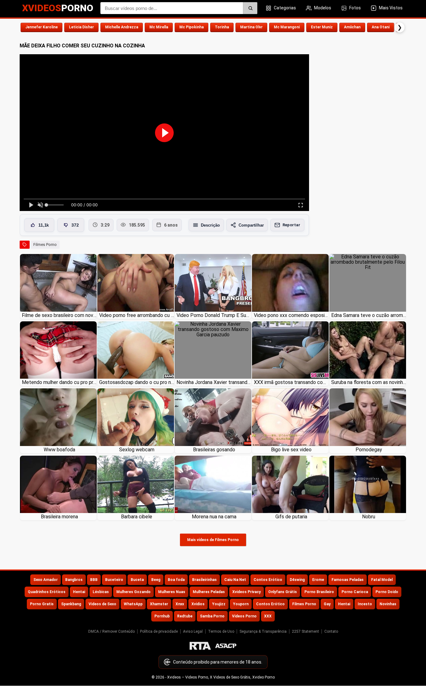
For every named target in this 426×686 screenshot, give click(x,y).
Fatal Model (382, 580)
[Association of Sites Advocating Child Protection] (225, 646)
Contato (331, 631)
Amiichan (352, 27)
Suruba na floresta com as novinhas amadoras (368, 382)
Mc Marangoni (287, 27)
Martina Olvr (251, 27)
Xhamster (159, 604)
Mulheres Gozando (133, 592)
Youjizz (218, 604)
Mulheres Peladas (209, 592)
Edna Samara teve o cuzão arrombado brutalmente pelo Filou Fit (368, 315)
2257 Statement (305, 631)
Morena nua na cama (214, 516)
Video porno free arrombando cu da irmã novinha (136, 315)
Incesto (365, 604)
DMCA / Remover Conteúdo (111, 631)
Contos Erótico (268, 580)
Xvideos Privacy (246, 592)
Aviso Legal (193, 631)
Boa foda (176, 580)
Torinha (222, 27)
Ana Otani (381, 27)
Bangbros (74, 580)
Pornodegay (369, 449)
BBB (94, 580)
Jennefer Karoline (41, 27)
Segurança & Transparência (263, 631)
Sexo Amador (45, 580)
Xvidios (198, 604)
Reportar (291, 225)
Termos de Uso (221, 631)
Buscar (250, 8)
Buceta (137, 580)
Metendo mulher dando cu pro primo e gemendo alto (59, 382)
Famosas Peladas (348, 580)
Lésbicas (101, 592)
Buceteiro (114, 580)
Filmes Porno (45, 244)
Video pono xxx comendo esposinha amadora (291, 315)
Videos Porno (244, 616)
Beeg (155, 580)
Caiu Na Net (235, 580)
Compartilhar (251, 225)
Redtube (184, 616)
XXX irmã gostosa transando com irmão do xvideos (291, 382)
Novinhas (388, 604)
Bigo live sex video (291, 449)
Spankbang (71, 604)
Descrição (210, 225)
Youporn (241, 604)
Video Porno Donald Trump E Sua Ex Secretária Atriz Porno (214, 315)
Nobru (368, 516)
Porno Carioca (354, 592)
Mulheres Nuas (171, 592)
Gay (327, 604)
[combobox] (179, 8)
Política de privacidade (159, 631)
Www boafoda (59, 449)
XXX (268, 616)
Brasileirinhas (204, 580)
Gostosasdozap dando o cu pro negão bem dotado (136, 382)
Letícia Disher (81, 27)
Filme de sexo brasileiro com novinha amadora (59, 315)
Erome (318, 580)
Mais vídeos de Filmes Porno (213, 540)
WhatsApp (133, 604)
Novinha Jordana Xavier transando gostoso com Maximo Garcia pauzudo (214, 382)
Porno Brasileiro (319, 592)
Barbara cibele (136, 516)
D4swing (297, 580)
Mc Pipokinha (191, 27)
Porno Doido (386, 592)
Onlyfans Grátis (282, 592)
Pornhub (162, 616)
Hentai (79, 592)
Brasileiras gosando (214, 449)
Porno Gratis (42, 604)
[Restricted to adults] (200, 646)
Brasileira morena (59, 516)
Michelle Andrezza (121, 27)
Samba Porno (212, 616)
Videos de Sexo (102, 604)
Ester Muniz (322, 27)
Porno (57, 7)
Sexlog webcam (136, 449)
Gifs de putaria (291, 516)
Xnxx (180, 604)
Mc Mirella (158, 27)
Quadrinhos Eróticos (46, 592)
